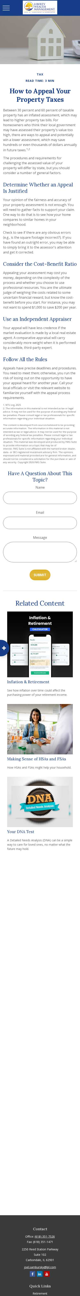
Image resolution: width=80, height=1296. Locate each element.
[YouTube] (47, 1274)
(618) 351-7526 (45, 1236)
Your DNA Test (20, 831)
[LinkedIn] (39, 1274)
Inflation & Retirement (28, 681)
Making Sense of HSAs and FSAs (36, 758)
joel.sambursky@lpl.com (40, 1267)
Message (40, 537)
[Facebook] (32, 1274)
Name (40, 487)
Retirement (40, 1293)
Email (40, 512)
